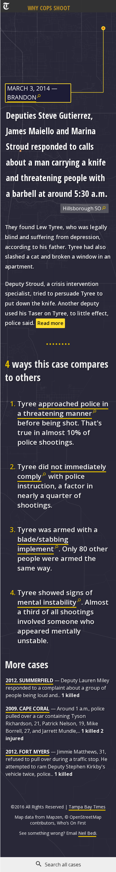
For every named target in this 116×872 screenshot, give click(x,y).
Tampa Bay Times (87, 807)
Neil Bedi (87, 833)
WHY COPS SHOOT (49, 8)
